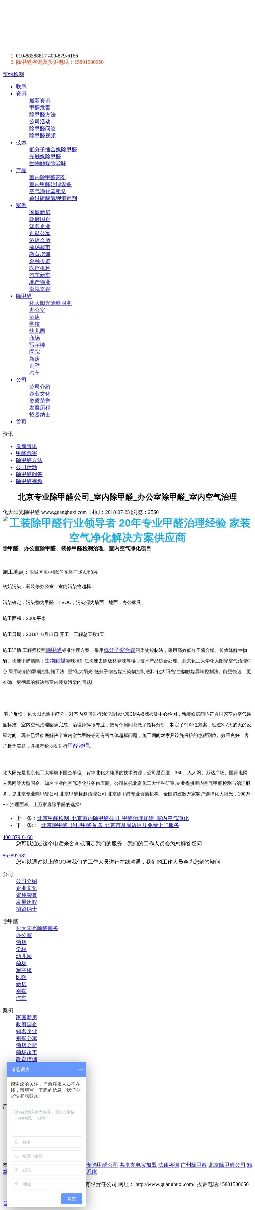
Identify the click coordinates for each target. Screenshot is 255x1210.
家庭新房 (39, 212)
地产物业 (39, 282)
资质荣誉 (39, 401)
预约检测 (13, 74)
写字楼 (37, 345)
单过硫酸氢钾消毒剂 (53, 198)
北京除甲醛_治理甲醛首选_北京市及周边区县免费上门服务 (110, 825)
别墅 (34, 366)
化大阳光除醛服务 (50, 303)
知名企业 (39, 226)
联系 (21, 86)
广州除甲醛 (194, 1165)
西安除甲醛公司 (99, 1165)
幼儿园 (37, 331)
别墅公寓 (39, 233)
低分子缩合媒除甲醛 (53, 149)
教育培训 (39, 254)
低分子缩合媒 (119, 650)
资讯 (21, 93)
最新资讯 (39, 100)
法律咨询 (168, 1165)
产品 (21, 170)
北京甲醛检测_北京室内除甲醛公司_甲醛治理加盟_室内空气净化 (113, 818)
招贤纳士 (39, 415)
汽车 (34, 373)
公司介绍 (39, 387)
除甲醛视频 (42, 135)
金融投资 (39, 261)
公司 (21, 380)
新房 (34, 359)
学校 (34, 324)
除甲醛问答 (42, 128)
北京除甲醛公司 (227, 1165)
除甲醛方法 (42, 114)
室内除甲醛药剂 (47, 177)
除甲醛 (64, 26)
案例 (21, 205)
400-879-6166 (18, 837)
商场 (34, 338)
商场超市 (39, 247)
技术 (21, 142)
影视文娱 (39, 289)
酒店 (34, 317)
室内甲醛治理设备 (50, 184)
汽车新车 (39, 275)
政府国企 (39, 219)
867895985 (15, 855)
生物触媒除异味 (47, 163)
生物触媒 (55, 661)
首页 (21, 421)
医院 (34, 352)
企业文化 (39, 394)
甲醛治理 (78, 746)
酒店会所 (39, 240)
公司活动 (39, 121)
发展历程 (39, 408)
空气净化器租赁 (47, 191)
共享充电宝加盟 (138, 1165)
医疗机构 (39, 268)
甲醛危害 (39, 107)
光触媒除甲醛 (45, 156)
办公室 (37, 310)
